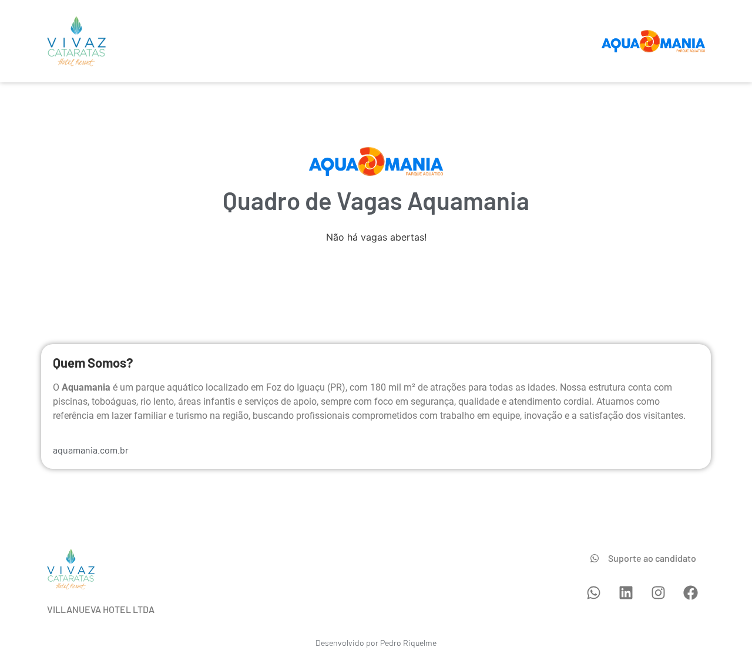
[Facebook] (690, 593)
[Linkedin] (625, 593)
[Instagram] (658, 593)
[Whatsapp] (593, 593)
